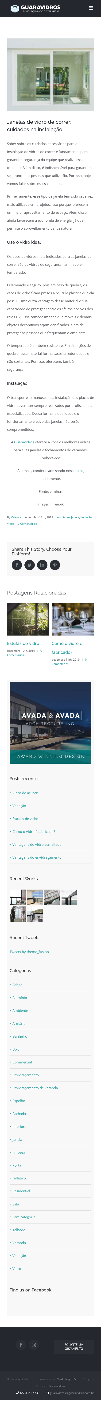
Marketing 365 (66, 1379)
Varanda (19, 1242)
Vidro (10, 524)
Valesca (16, 517)
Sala (15, 1204)
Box (15, 1049)
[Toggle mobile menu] (91, 7)
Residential (21, 1191)
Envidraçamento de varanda (35, 1087)
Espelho (18, 1100)
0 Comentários (27, 524)
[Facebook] (21, 1345)
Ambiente (63, 517)
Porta (16, 1165)
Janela (75, 517)
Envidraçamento (25, 1075)
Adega (17, 984)
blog (80, 470)
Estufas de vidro (23, 643)
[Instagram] (34, 1345)
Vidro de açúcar (25, 792)
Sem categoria (23, 1217)
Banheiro (19, 1036)
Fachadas (19, 1113)
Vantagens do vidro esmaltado (37, 844)
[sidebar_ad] (50, 686)
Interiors (19, 1126)
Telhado (18, 1229)
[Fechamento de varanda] (18, 897)
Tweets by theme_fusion (29, 951)
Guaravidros (24, 442)
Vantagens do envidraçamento (37, 857)
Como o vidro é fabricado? (33, 831)
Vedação (86, 517)
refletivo (19, 1178)
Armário (19, 1023)
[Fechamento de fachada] (52, 897)
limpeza (18, 1152)
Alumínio (19, 997)
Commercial (22, 1062)
